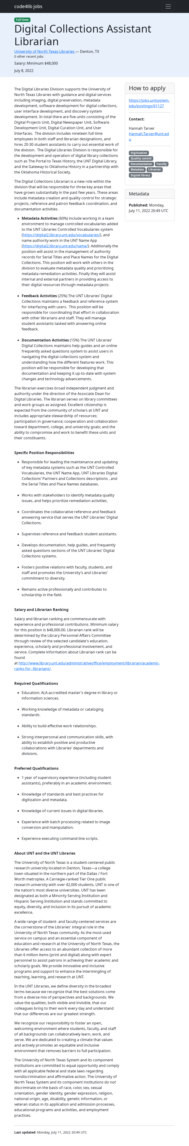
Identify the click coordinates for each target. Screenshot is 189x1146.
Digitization (139, 153)
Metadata (137, 169)
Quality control (141, 158)
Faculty (162, 164)
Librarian (154, 169)
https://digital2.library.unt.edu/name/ (55, 245)
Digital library (140, 175)
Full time (22, 20)
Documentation (141, 164)
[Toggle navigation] (168, 6)
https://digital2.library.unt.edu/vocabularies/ (61, 234)
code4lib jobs (28, 6)
